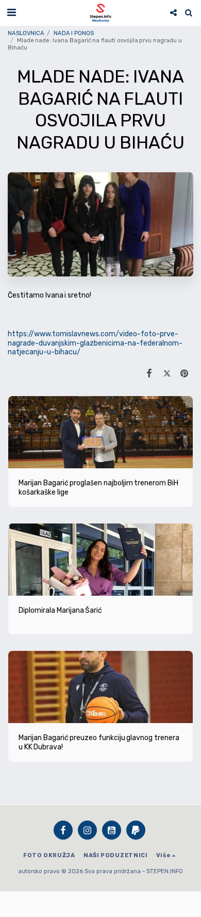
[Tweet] (167, 373)
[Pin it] (184, 373)
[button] (11, 12)
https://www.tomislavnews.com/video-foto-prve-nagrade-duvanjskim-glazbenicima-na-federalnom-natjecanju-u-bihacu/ (95, 343)
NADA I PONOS (74, 33)
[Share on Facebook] (149, 373)
